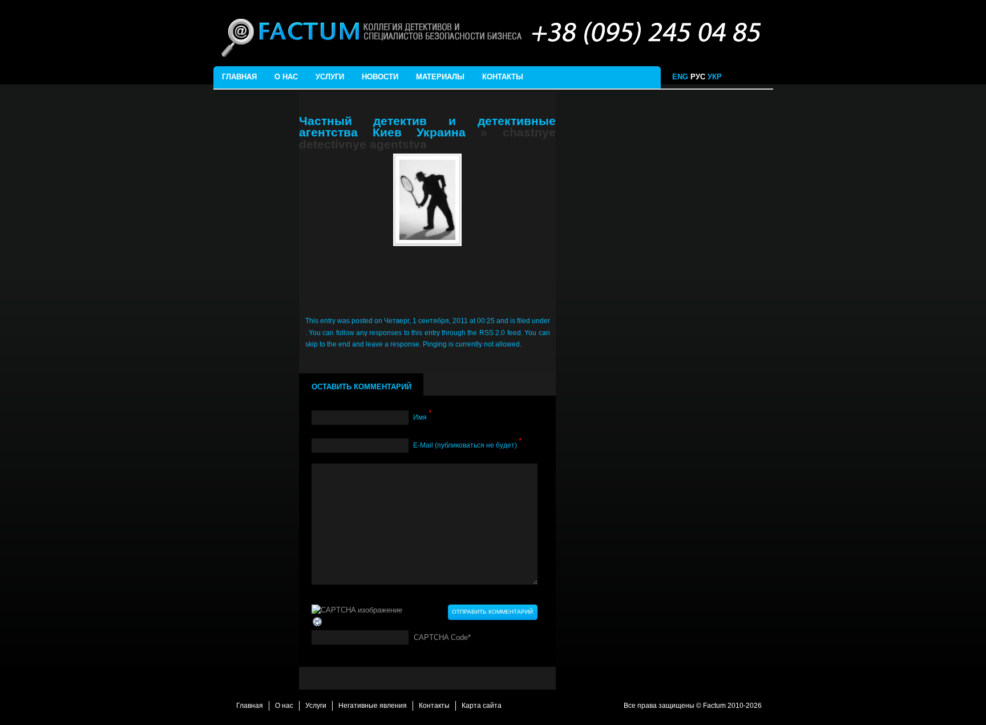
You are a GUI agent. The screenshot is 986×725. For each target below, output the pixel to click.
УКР (716, 76)
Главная (239, 76)
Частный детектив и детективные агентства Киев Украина (427, 126)
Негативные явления (372, 706)
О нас (286, 76)
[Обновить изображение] (318, 621)
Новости (380, 76)
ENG (680, 76)
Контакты (502, 76)
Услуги (330, 76)
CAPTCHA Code (441, 637)
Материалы (440, 76)
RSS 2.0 (492, 333)
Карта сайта (482, 706)
